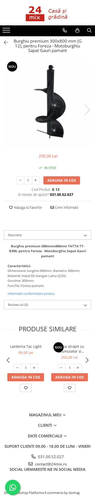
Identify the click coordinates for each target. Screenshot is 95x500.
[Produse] (7, 32)
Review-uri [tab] (18, 304)
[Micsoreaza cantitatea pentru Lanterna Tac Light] (17, 368)
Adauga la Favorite (27, 207)
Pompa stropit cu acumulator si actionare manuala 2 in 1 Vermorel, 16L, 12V (69, 349)
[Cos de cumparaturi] (77, 30)
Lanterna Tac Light (26, 346)
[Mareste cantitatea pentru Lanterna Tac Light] (34, 368)
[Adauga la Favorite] (26, 388)
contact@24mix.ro (50, 464)
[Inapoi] (4, 42)
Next (87, 110)
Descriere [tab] (15, 235)
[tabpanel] (47, 104)
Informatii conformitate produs (31, 293)
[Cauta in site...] (89, 30)
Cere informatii (66, 207)
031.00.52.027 (50, 456)
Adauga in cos (61, 180)
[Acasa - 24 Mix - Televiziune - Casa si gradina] (47, 13)
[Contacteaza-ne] (64, 30)
